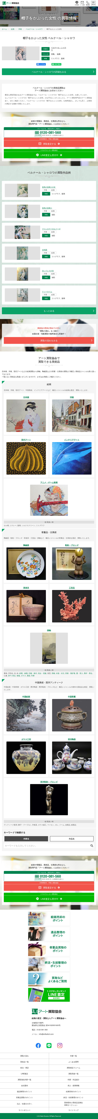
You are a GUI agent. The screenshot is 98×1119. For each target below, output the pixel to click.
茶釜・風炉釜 (70, 673)
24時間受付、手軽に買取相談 (49, 139)
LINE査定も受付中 (49, 155)
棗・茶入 (79, 673)
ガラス (23, 675)
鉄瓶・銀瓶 (23, 673)
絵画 (58, 54)
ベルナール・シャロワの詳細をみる (49, 71)
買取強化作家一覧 (24, 1079)
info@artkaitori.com (46, 1034)
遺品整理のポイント (24, 1091)
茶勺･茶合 (12, 675)
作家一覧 (73, 1056)
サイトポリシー (24, 1110)
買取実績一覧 (73, 1073)
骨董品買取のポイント (24, 1097)
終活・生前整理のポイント (73, 1097)
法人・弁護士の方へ (24, 1103)
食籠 (18, 675)
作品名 (72, 838)
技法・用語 (24, 1067)
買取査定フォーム (73, 1067)
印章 (33, 675)
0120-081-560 (42, 1029)
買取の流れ (24, 1056)
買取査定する (49, 143)
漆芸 (28, 675)
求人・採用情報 (73, 1085)
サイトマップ (73, 1110)
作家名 (26, 838)
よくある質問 (73, 1062)
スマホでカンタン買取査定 (49, 150)
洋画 (53, 54)
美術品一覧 (24, 1062)
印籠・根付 (33, 673)
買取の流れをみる (49, 340)
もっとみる (49, 310)
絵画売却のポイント (73, 1091)
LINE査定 (24, 1073)
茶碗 (53, 673)
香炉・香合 (88, 673)
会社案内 (24, 1085)
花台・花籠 (42, 673)
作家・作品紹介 (73, 1079)
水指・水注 (60, 673)
